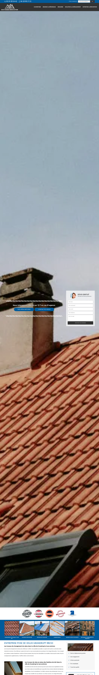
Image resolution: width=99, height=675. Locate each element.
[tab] (49, 337)
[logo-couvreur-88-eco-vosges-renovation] (9, 7)
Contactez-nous (44, 309)
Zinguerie (60, 7)
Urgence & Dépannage (49, 7)
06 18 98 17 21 (25, 1)
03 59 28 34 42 (11, 1)
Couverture (37, 7)
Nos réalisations (24, 309)
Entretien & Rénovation (90, 7)
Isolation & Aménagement (73, 7)
